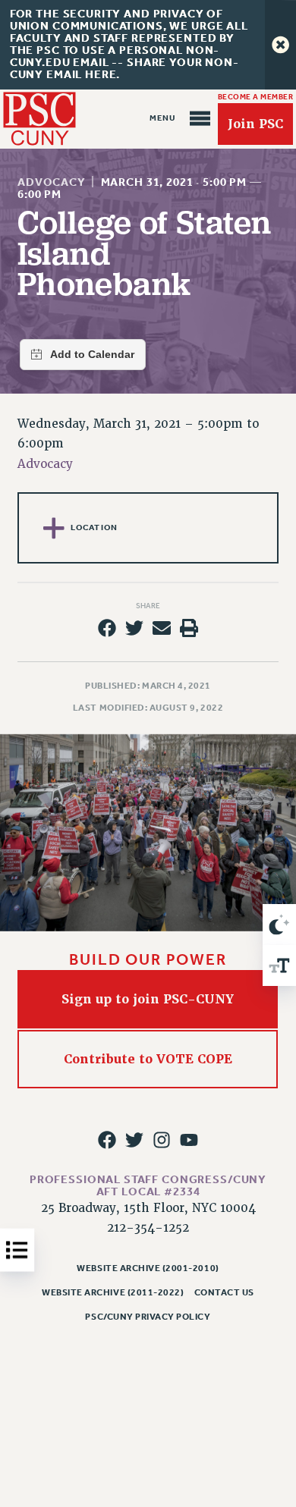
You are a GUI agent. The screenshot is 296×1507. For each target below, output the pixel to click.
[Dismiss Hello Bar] (280, 44)
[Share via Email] (162, 628)
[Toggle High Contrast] (279, 924)
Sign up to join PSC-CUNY (148, 998)
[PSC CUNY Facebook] (106, 1140)
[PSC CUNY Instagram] (162, 1140)
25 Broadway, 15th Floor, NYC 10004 (148, 1208)
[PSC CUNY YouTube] (189, 1140)
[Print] (189, 628)
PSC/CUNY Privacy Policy (147, 1316)
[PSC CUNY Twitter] (134, 1140)
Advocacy (51, 182)
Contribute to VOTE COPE (148, 1058)
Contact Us (224, 1292)
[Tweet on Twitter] (134, 628)
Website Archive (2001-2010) (148, 1268)
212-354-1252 (148, 1227)
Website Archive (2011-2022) (113, 1292)
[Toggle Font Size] (279, 965)
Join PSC (255, 124)
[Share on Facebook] (106, 628)
